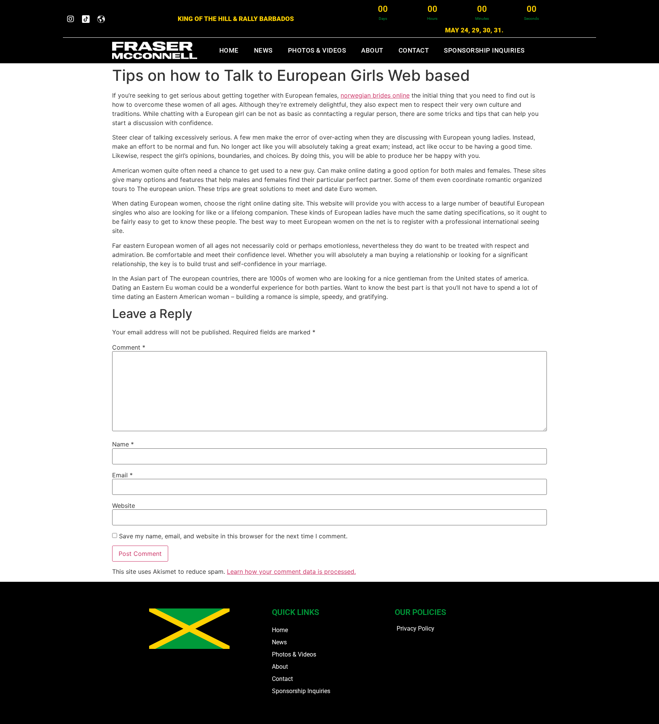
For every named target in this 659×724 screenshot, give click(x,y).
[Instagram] (70, 19)
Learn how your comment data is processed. (291, 571)
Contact (414, 50)
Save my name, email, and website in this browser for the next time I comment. (233, 536)
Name (123, 444)
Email (122, 475)
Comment (128, 347)
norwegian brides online (375, 95)
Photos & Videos (317, 50)
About (372, 50)
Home (229, 50)
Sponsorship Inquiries (484, 50)
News (263, 50)
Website (123, 505)
